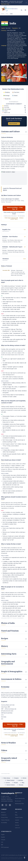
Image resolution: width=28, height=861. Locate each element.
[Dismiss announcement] (26, 2)
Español (3, 837)
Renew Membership (20, 798)
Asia (7, 13)
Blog (23, 782)
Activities (20, 780)
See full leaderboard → (14, 101)
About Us (3, 812)
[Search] (21, 10)
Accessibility (4, 822)
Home (2, 13)
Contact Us (3, 814)
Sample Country (19, 817)
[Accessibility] (25, 858)
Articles (24, 778)
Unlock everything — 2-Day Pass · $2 (15, 208)
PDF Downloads (5, 847)
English (2, 834)
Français (3, 839)
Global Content (10, 780)
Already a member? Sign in (16, 218)
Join (16, 795)
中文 (2, 842)
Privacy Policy (4, 817)
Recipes (16, 782)
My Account (18, 801)
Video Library (6, 778)
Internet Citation (11, 784)
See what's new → (6, 4)
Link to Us (17, 827)
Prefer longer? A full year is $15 (11, 217)
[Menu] (25, 10)
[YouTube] (10, 805)
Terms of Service (5, 820)
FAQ (16, 812)
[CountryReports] (9, 8)
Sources (17, 825)
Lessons (8, 782)
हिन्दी (2, 844)
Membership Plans (19, 803)
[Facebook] (2, 805)
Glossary (21, 784)
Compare (16, 778)
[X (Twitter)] (6, 805)
